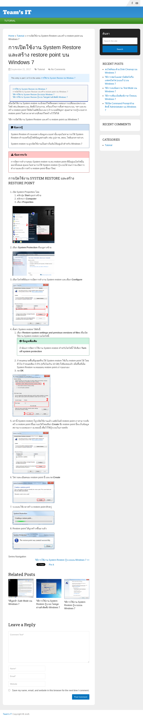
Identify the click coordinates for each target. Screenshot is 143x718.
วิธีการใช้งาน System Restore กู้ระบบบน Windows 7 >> (62, 560)
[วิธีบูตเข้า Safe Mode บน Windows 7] (21, 588)
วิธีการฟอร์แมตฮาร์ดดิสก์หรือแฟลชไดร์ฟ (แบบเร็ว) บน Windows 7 (119, 80)
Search (120, 49)
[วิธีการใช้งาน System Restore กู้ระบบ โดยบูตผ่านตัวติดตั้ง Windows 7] (48, 588)
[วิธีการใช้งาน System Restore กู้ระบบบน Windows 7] (76, 589)
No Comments (58, 69)
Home (11, 36)
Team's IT (7, 714)
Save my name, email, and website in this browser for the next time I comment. (50, 690)
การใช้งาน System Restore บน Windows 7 (58, 78)
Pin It (51, 565)
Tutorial (10, 21)
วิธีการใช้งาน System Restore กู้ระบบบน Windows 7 (33, 94)
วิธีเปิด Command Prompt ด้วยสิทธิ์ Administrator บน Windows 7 (120, 106)
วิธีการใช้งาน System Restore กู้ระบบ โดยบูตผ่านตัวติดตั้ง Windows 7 (40, 97)
